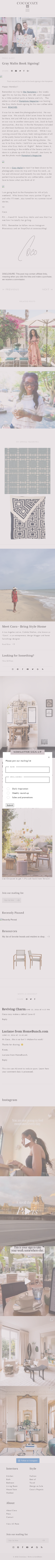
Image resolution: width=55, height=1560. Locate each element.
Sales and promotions (22, 797)
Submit (10, 805)
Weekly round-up (20, 793)
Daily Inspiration (20, 789)
